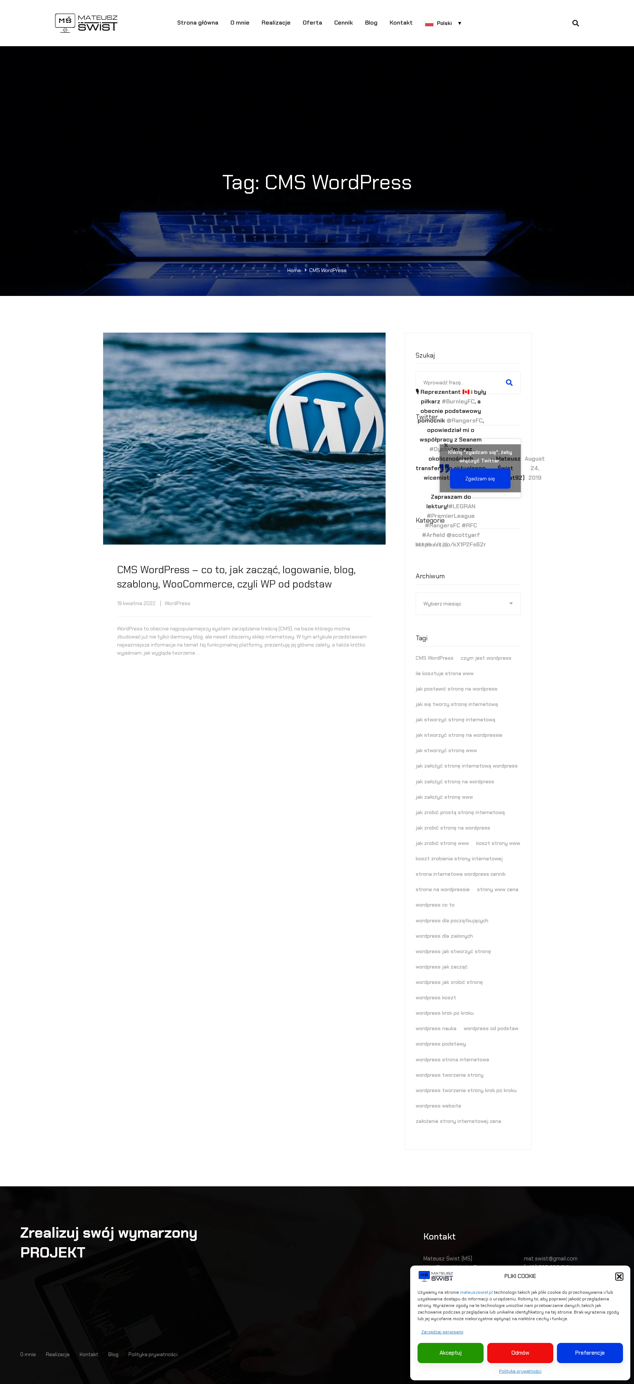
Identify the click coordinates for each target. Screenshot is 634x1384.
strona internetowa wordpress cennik (461, 874)
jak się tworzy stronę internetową (457, 704)
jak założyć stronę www (444, 797)
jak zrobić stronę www (442, 843)
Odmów (520, 1352)
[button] (619, 1276)
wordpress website (438, 1105)
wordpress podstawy (441, 1043)
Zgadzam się (480, 478)
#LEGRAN (462, 506)
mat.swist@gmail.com (550, 1258)
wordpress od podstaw (491, 1028)
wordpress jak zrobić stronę (449, 982)
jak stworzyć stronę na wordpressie (459, 735)
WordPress (177, 603)
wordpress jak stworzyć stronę (453, 951)
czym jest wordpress (486, 658)
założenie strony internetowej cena (458, 1121)
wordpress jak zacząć (442, 966)
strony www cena (497, 889)
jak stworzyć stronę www (446, 750)
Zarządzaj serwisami (442, 1332)
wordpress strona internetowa (452, 1059)
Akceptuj (451, 1352)
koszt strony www (498, 843)
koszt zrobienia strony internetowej (459, 858)
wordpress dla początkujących (452, 920)
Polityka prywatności (520, 1371)
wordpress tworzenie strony (450, 1075)
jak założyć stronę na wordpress (455, 781)
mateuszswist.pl (476, 1292)
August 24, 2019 (535, 468)
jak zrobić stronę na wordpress (453, 827)
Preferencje (590, 1352)
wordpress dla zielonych (444, 936)
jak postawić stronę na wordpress (457, 688)
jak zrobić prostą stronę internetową (460, 812)
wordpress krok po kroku (445, 1013)
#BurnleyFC (458, 401)
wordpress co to (435, 904)
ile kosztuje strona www (445, 673)
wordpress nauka (436, 1028)
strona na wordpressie (443, 889)
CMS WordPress (434, 658)
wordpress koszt (436, 997)
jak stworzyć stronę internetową (455, 719)
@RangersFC (464, 420)
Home (294, 270)
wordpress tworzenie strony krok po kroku (466, 1090)
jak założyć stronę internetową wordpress (467, 765)
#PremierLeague (451, 516)
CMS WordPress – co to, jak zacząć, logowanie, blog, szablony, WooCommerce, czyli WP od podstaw (236, 577)
